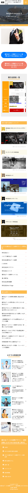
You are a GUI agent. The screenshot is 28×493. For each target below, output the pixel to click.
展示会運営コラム (9, 461)
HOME (6, 447)
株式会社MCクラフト (8, 267)
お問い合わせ (8, 476)
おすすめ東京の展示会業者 (11, 451)
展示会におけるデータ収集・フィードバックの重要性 (13, 346)
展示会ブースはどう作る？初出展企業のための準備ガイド (13, 331)
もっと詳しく (17, 110)
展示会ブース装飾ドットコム (10, 274)
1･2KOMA (4, 263)
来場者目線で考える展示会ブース (11, 342)
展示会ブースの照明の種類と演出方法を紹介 (13, 298)
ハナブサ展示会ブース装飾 (9, 256)
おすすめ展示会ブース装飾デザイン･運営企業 (15, 456)
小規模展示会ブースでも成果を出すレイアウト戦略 (13, 320)
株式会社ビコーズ (7, 271)
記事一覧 (7, 465)
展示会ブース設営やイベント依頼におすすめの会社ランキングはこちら (14, 65)
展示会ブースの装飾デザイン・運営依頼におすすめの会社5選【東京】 (13, 441)
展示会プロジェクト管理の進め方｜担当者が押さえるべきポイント (13, 309)
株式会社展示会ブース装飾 (9, 260)
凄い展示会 (5, 278)
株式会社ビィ (5, 253)
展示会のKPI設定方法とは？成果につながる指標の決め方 (13, 314)
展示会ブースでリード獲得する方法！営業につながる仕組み (13, 326)
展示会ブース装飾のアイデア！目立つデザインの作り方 (13, 337)
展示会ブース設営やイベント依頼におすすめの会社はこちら (14, 55)
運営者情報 (7, 472)
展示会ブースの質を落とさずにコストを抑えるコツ (13, 303)
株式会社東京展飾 (7, 282)
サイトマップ (8, 468)
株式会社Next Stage (7, 285)
